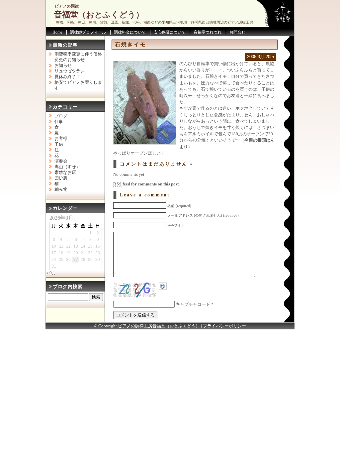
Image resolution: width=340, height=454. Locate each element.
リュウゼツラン (69, 71)
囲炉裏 (60, 178)
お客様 (60, 138)
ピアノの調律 (67, 6)
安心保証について (170, 32)
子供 (58, 144)
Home (57, 32)
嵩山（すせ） (67, 167)
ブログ (60, 116)
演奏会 (60, 161)
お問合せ (237, 32)
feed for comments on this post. (146, 184)
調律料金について (130, 32)
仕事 (58, 121)
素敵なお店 (65, 172)
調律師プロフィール (88, 32)
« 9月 (51, 273)
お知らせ (63, 65)
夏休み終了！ (67, 76)
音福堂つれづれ (207, 32)
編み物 (60, 189)
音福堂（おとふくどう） (99, 14)
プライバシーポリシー (224, 326)
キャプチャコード (193, 304)
